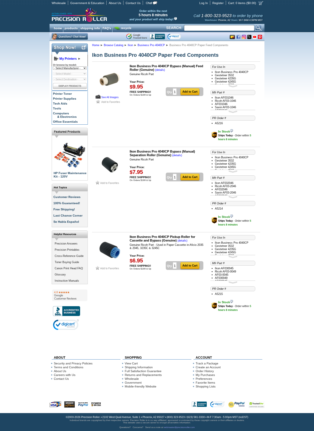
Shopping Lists (206, 386)
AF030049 (221, 278)
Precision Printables (67, 249)
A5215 (219, 294)
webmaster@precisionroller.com (179, 427)
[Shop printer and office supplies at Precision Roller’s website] (102, 15)
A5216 (219, 123)
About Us (115, 3)
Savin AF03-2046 (225, 192)
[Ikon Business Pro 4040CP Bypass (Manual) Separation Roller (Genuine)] (110, 178)
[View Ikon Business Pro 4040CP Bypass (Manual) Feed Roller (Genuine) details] (98, 97)
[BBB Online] (157, 36)
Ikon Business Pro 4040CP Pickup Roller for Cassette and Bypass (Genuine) (162, 238)
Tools (57, 108)
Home (95, 45)
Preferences (204, 378)
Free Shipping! (64, 209)
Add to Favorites (110, 101)
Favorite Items (205, 382)
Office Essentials (65, 121)
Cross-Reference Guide (69, 256)
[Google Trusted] (136, 36)
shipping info (90, 27)
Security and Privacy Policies (73, 363)
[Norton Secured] (177, 36)
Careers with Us (64, 375)
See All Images (110, 97)
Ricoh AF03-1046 (225, 100)
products (71, 27)
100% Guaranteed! (66, 203)
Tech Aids (60, 103)
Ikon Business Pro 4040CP (231, 72)
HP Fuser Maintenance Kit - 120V (70, 174)
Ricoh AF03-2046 (225, 186)
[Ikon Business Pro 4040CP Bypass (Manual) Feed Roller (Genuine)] (110, 93)
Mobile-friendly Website (140, 386)
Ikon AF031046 (224, 97)
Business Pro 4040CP (151, 45)
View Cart (131, 363)
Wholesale (59, 3)
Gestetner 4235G (225, 78)
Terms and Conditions (68, 367)
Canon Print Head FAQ (69, 268)
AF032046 (221, 189)
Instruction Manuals (67, 280)
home (58, 27)
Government (133, 382)
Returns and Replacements (143, 375)
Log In (203, 3)
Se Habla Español (66, 221)
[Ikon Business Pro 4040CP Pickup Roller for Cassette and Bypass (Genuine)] (110, 264)
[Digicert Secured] (66, 324)
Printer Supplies (64, 98)
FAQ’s (107, 27)
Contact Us (133, 3)
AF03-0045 (221, 274)
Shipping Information (139, 367)
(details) (160, 69)
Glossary (60, 274)
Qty (169, 92)
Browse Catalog (113, 45)
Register (218, 3)
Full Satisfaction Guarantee (143, 371)
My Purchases (205, 375)
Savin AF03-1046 (225, 107)
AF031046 (221, 104)
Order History (205, 371)
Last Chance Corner (67, 215)
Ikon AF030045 (224, 268)
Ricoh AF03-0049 (225, 271)
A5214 (219, 208)
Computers (65, 115)
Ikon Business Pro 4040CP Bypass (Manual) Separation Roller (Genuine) (162, 153)
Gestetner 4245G (225, 81)
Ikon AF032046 (224, 183)
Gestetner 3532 (224, 75)
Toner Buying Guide (67, 262)
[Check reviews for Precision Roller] (69, 295)
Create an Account (208, 367)
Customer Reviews (67, 197)
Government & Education (87, 3)
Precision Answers (66, 243)
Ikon (130, 45)
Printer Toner (62, 93)
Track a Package (207, 363)
